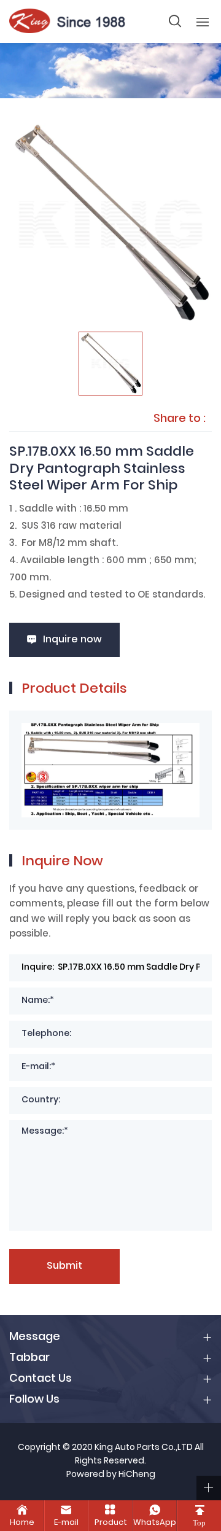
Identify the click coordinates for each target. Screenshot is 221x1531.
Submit (64, 1266)
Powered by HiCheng (110, 1475)
